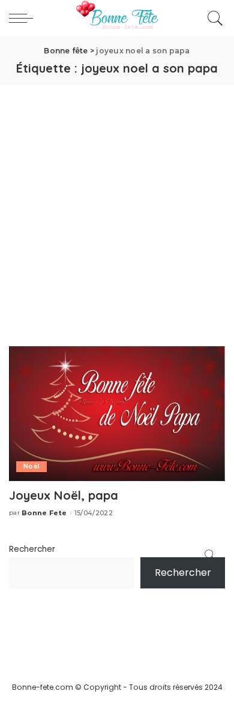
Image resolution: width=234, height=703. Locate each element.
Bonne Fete (44, 513)
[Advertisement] (117, 208)
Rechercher (32, 549)
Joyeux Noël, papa (63, 495)
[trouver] (212, 18)
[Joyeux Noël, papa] (117, 413)
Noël (31, 466)
